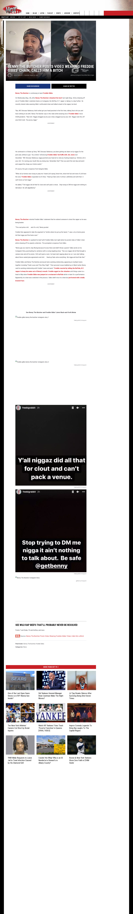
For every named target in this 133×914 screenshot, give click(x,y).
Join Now (67, 13)
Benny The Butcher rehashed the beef (48, 98)
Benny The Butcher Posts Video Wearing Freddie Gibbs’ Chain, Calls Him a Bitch (55, 636)
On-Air (35, 13)
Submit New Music (44, 17)
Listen (42, 13)
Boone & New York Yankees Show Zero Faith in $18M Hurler (80, 760)
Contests (76, 13)
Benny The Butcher (22, 93)
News (25, 647)
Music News (32, 17)
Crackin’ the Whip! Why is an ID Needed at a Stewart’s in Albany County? (50, 760)
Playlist (50, 13)
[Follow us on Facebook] (91, 13)
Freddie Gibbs (48, 93)
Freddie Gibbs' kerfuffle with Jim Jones (61, 155)
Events (58, 13)
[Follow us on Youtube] (101, 13)
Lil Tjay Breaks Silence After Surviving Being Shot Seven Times (80, 696)
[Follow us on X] (96, 13)
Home (27, 13)
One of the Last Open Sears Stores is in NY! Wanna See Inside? (19, 696)
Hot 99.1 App (22, 17)
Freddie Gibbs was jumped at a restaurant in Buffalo (45, 274)
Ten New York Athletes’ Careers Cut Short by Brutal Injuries (18, 728)
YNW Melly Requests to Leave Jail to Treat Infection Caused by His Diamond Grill (20, 760)
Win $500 (12, 17)
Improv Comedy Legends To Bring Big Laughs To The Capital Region (80, 728)
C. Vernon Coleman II (17, 75)
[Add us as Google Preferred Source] (86, 13)
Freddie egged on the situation (59, 271)
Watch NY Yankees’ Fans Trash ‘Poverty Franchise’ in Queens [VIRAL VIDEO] (50, 728)
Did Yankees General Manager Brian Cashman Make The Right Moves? (50, 696)
